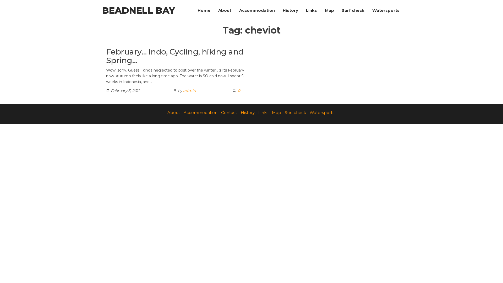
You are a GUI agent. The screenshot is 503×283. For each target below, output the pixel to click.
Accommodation (257, 10)
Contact (229, 112)
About (224, 10)
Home (204, 10)
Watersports (386, 10)
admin (189, 90)
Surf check (353, 10)
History (290, 10)
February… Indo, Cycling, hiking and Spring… (175, 56)
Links (311, 10)
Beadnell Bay (138, 10)
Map (329, 10)
